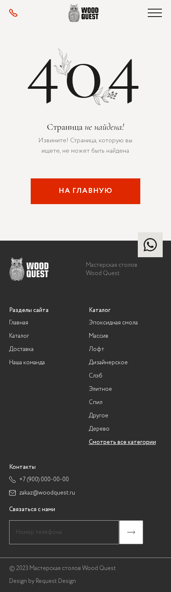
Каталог (19, 336)
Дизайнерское (108, 362)
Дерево (99, 429)
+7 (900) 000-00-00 (44, 479)
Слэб (96, 376)
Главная (18, 323)
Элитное (100, 389)
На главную (85, 190)
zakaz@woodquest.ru (47, 493)
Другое (98, 416)
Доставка (21, 349)
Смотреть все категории (122, 442)
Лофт (96, 349)
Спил (96, 402)
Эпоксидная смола (113, 323)
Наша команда (27, 362)
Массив (98, 336)
